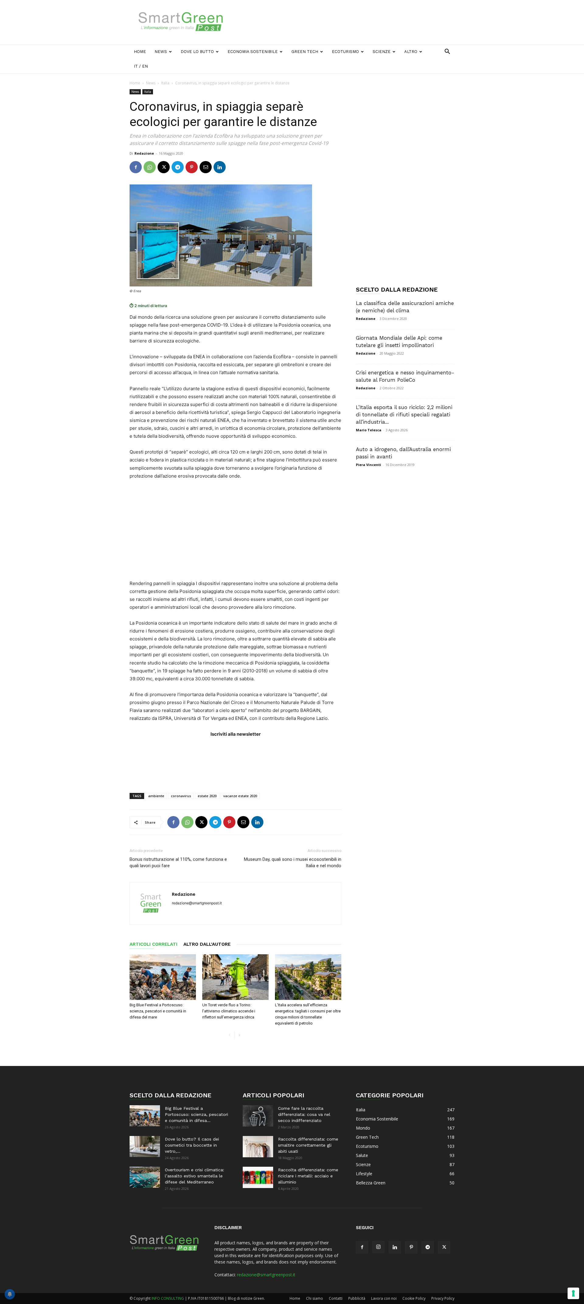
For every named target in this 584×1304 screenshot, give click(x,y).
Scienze (382, 51)
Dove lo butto (197, 51)
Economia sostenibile (253, 51)
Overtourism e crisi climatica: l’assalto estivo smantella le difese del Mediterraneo (194, 1175)
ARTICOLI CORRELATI (153, 944)
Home (140, 51)
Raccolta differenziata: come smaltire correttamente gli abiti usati (308, 1145)
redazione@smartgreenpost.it (266, 1275)
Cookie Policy (414, 1298)
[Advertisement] (343, 22)
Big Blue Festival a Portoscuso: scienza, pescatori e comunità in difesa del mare (158, 1011)
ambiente (156, 796)
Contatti (335, 1298)
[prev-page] (229, 1035)
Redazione (144, 153)
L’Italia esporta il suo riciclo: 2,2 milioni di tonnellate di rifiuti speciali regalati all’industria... (404, 414)
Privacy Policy (442, 1298)
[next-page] (239, 1035)
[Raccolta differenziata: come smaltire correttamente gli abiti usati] (258, 1146)
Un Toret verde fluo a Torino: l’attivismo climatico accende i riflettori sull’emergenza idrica (228, 1011)
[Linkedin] (220, 167)
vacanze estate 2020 (240, 796)
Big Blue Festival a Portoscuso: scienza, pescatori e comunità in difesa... (196, 1114)
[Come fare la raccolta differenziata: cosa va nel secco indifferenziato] (258, 1116)
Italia (165, 83)
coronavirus (181, 796)
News (161, 51)
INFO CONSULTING (167, 1298)
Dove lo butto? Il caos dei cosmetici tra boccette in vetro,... (192, 1145)
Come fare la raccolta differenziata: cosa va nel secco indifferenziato (304, 1114)
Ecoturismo (345, 51)
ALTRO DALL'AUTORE (207, 944)
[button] (447, 52)
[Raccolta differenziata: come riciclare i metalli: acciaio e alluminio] (258, 1177)
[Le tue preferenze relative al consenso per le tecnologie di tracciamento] (573, 1293)
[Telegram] (178, 167)
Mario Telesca (368, 430)
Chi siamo (314, 1298)
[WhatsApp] (150, 167)
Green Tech (304, 51)
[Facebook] (136, 167)
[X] (164, 167)
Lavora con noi (384, 1298)
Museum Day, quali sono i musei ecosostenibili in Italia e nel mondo (292, 862)
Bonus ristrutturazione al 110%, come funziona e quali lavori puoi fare (178, 862)
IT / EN (141, 66)
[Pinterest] (192, 167)
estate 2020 (207, 796)
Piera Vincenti (368, 464)
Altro (410, 51)
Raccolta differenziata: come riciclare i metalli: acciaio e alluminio (308, 1175)
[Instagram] (378, 1247)
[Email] (206, 167)
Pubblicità (356, 1298)
